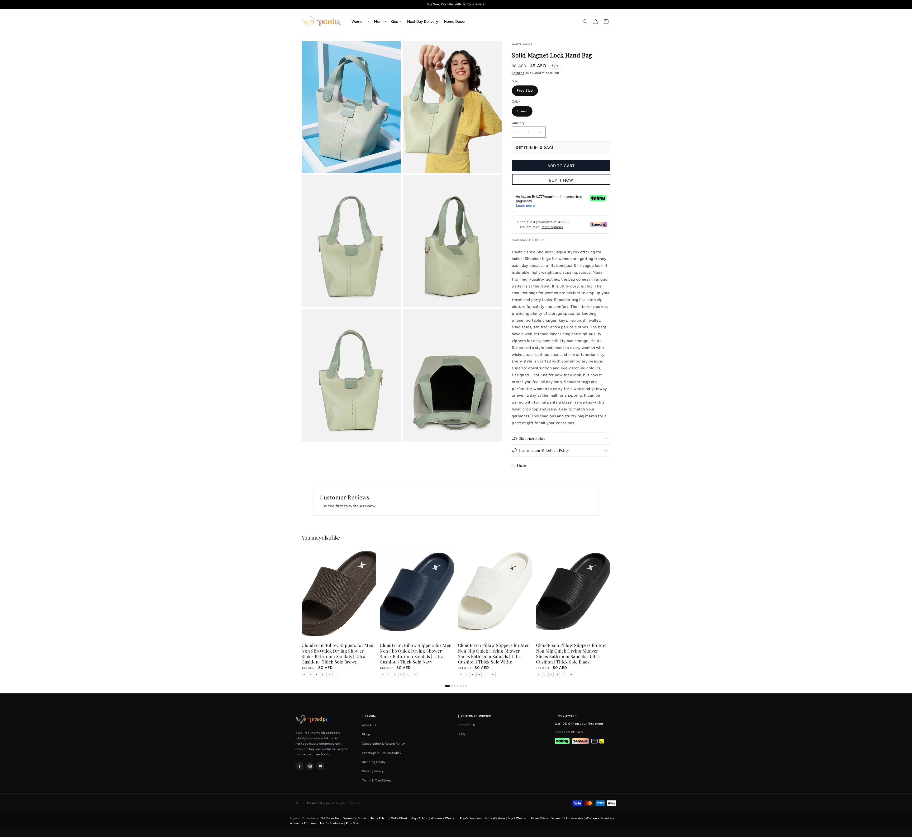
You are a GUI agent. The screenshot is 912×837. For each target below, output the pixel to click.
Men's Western (471, 818)
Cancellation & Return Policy (383, 743)
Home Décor (540, 818)
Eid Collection (330, 818)
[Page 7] (466, 686)
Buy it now (561, 180)
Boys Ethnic (419, 818)
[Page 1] (447, 686)
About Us (369, 725)
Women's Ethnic (355, 818)
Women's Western (444, 818)
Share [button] (521, 466)
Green (522, 111)
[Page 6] (463, 686)
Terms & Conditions (376, 780)
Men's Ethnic (379, 818)
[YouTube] (320, 766)
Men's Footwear (331, 823)
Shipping (518, 73)
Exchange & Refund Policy (381, 753)
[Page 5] (460, 686)
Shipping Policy (374, 762)
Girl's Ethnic (400, 818)
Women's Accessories (567, 818)
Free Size (525, 91)
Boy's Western (518, 818)
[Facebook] (299, 766)
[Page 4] (457, 686)
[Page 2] (452, 686)
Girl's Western (494, 818)
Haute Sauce (522, 44)
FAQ (461, 734)
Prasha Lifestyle (318, 803)
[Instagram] (310, 766)
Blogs (366, 734)
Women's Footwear (304, 823)
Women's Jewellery (600, 818)
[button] (360, 21)
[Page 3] (455, 686)
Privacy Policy (373, 771)
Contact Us (466, 725)
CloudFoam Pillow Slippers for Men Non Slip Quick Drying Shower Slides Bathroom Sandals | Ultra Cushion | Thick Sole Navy (416, 654)
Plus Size (352, 823)
